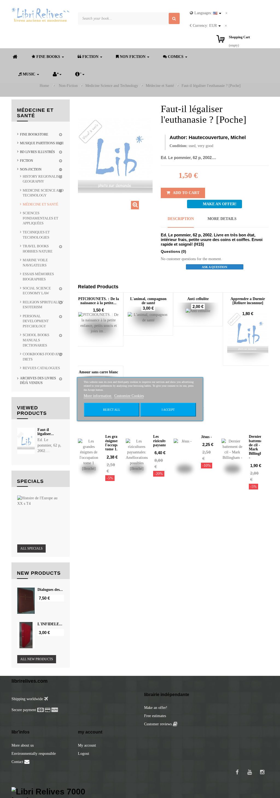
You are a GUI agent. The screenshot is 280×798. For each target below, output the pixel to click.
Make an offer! (155, 708)
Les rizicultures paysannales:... (165, 441)
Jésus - (206, 437)
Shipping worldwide (27, 699)
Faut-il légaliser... (45, 432)
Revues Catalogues (41, 368)
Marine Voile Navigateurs (35, 262)
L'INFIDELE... (49, 624)
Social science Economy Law (37, 290)
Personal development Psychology (36, 321)
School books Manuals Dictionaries (36, 340)
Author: (178, 137)
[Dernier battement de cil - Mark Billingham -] (232, 455)
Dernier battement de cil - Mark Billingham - (258, 447)
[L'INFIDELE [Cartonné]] (26, 635)
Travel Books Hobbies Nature (37, 248)
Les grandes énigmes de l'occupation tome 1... (115, 443)
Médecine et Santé (40, 204)
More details (222, 219)
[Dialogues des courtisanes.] (26, 601)
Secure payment (23, 710)
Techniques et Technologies (36, 234)
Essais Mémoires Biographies (38, 276)
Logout (83, 754)
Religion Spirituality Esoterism (43, 304)
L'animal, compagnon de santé (148, 301)
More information (98, 396)
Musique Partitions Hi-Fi (41, 143)
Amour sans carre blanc (98, 372)
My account (87, 745)
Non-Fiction (31, 169)
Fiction (26, 161)
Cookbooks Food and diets (42, 356)
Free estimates (155, 716)
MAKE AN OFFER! (220, 204)
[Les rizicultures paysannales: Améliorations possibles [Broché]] (137, 455)
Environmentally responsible (33, 754)
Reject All (111, 409)
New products (39, 573)
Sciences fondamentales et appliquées (40, 218)
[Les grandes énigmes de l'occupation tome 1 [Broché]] (89, 455)
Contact (17, 762)
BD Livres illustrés (37, 152)
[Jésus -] (185, 455)
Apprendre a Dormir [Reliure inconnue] (248, 301)
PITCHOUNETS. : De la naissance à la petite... (98, 301)
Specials (30, 481)
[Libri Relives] (40, 15)
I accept (168, 409)
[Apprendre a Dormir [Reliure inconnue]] (247, 332)
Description (181, 219)
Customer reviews (158, 724)
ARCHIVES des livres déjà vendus (38, 380)
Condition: (179, 146)
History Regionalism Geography (42, 179)
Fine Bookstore (34, 134)
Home (44, 86)
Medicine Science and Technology (43, 193)
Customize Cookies (129, 396)
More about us (22, 745)
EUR (203, 26)
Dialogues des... (50, 590)
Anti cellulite (198, 299)
